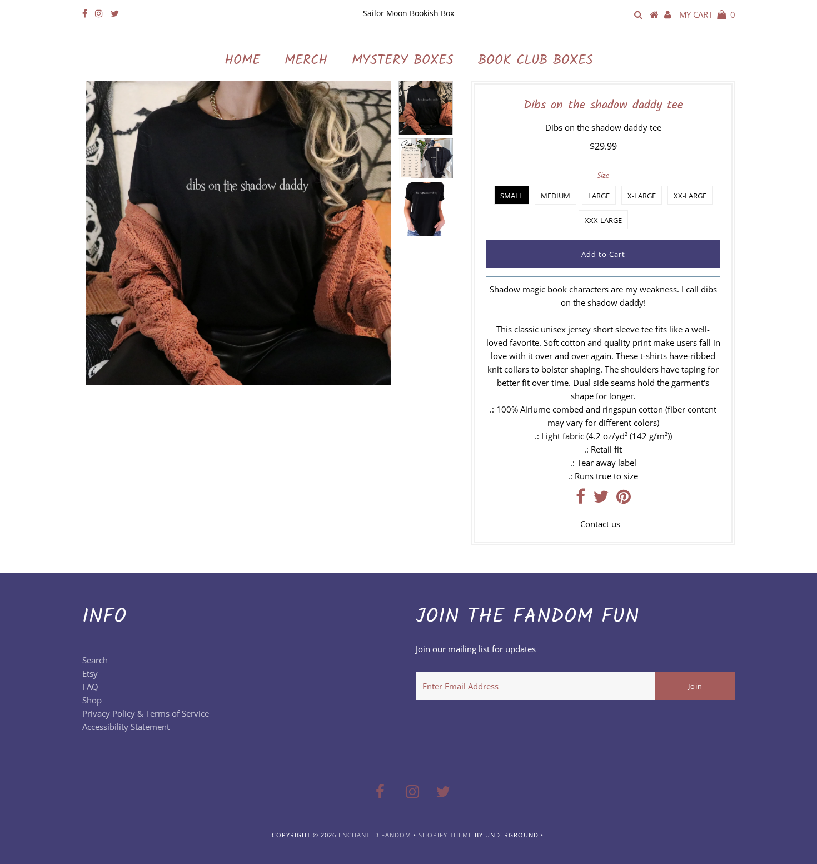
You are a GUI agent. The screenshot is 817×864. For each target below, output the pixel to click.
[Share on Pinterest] (623, 499)
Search (95, 660)
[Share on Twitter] (601, 499)
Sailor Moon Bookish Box (408, 13)
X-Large (641, 196)
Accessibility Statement (126, 726)
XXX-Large (603, 220)
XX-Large (690, 196)
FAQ (90, 686)
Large (599, 196)
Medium (555, 196)
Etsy (90, 673)
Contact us (600, 523)
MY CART (707, 14)
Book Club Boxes (535, 60)
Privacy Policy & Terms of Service (145, 713)
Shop (92, 700)
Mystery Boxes (403, 60)
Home (242, 60)
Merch (306, 60)
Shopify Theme (445, 835)
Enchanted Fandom (408, 40)
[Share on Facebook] (580, 499)
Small (511, 196)
